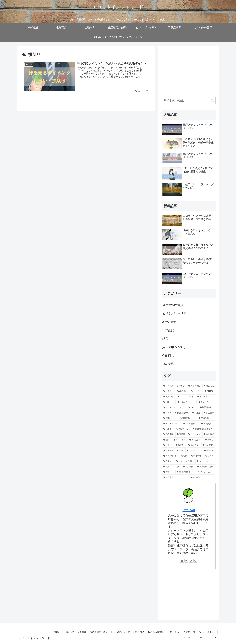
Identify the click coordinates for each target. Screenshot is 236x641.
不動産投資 (169, 322)
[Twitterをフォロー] (186, 561)
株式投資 (168, 330)
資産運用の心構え (173, 347)
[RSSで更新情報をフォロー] (195, 561)
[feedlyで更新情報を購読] (191, 561)
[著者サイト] (182, 561)
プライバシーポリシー (204, 632)
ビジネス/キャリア (174, 313)
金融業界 (168, 363)
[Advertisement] (189, 71)
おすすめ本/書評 (172, 305)
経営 (165, 338)
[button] (212, 100)
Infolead (189, 510)
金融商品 (168, 355)
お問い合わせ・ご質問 (178, 632)
